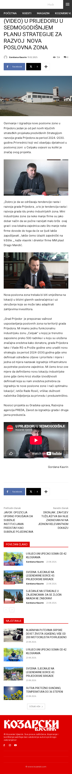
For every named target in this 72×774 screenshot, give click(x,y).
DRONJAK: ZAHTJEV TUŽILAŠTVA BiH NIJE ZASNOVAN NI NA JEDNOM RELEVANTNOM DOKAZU (53, 520)
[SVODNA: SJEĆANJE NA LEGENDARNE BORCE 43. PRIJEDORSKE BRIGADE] (13, 577)
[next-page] (12, 609)
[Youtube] (16, 745)
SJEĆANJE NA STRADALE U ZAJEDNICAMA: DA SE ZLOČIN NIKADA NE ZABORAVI (43, 595)
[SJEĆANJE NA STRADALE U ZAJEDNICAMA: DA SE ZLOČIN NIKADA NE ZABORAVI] (13, 596)
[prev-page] (6, 609)
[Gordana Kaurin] (6, 57)
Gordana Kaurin (18, 57)
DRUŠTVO (9, 564)
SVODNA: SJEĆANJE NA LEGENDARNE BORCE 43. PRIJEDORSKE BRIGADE (40, 576)
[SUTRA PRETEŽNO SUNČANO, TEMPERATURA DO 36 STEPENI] (13, 693)
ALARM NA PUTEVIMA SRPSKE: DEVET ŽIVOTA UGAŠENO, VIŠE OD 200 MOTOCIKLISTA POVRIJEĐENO (46, 634)
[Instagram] (10, 745)
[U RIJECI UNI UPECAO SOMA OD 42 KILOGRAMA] (13, 559)
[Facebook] (4, 745)
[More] (46, 66)
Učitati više (34, 706)
